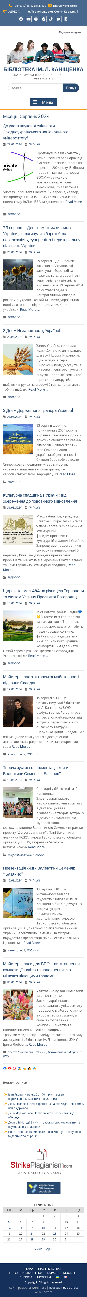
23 (54, 1233)
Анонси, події (16, 754)
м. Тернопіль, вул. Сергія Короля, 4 (53, 11)
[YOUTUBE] (29, 19)
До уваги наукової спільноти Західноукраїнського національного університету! (35, 131)
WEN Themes (44, 1292)
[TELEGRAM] (44, 19)
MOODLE (69, 1273)
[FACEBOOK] (21, 19)
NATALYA (34, 144)
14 (32, 1228)
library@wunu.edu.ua (65, 5)
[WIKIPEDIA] (66, 19)
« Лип (38, 1249)
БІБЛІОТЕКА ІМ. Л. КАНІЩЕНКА (43, 69)
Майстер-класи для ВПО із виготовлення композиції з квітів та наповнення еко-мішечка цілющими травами (41, 969)
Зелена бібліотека (20, 1052)
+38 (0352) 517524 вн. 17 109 (29, 5)
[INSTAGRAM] (36, 19)
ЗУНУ (29, 1268)
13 (20, 1228)
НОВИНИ (14, 214)
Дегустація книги (19, 855)
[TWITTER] (59, 19)
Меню (47, 102)
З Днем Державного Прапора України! (38, 410)
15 (43, 1228)
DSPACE (52, 1273)
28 (32, 1239)
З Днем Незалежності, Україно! (31, 330)
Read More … (30, 309)
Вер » (48, 1249)
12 (9, 1228)
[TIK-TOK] (51, 19)
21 (32, 1233)
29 (43, 1239)
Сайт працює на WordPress (27, 1288)
